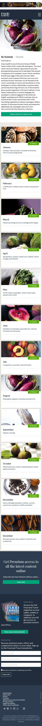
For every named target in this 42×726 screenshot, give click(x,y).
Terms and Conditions (11, 705)
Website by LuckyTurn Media (14, 700)
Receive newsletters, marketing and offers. (17, 670)
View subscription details (15, 632)
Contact (6, 698)
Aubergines (6, 60)
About (5, 696)
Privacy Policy (8, 701)
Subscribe (21, 582)
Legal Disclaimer (9, 703)
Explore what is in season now (21, 114)
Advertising (7, 693)
